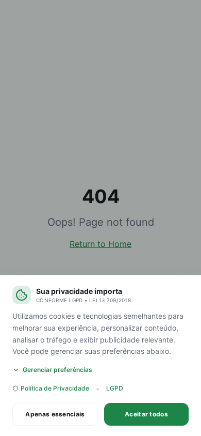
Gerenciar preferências (57, 369)
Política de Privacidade (55, 388)
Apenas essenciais (55, 414)
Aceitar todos (146, 414)
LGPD (114, 388)
